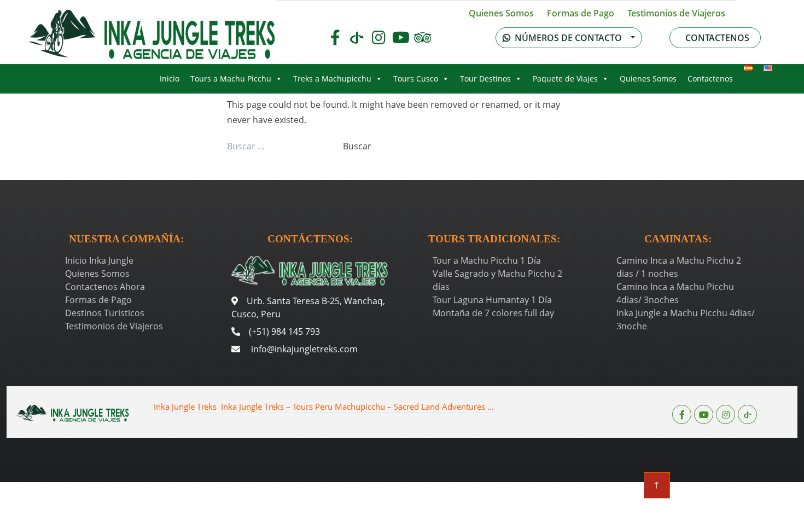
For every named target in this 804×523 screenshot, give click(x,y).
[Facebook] (335, 38)
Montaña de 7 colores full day (493, 313)
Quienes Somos (501, 13)
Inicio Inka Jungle (99, 260)
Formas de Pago (580, 13)
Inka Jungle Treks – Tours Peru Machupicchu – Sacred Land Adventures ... (357, 406)
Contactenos (710, 78)
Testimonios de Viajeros (676, 13)
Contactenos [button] (715, 38)
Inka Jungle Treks (185, 406)
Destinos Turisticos (104, 313)
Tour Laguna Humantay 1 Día (492, 300)
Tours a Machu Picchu (230, 78)
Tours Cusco (415, 78)
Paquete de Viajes (565, 78)
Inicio (169, 78)
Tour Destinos (485, 78)
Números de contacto (569, 38)
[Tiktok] (357, 38)
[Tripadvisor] (423, 38)
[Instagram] (379, 38)
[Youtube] (401, 38)
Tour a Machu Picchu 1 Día (487, 260)
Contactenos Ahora (105, 287)
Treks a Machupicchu (332, 78)
